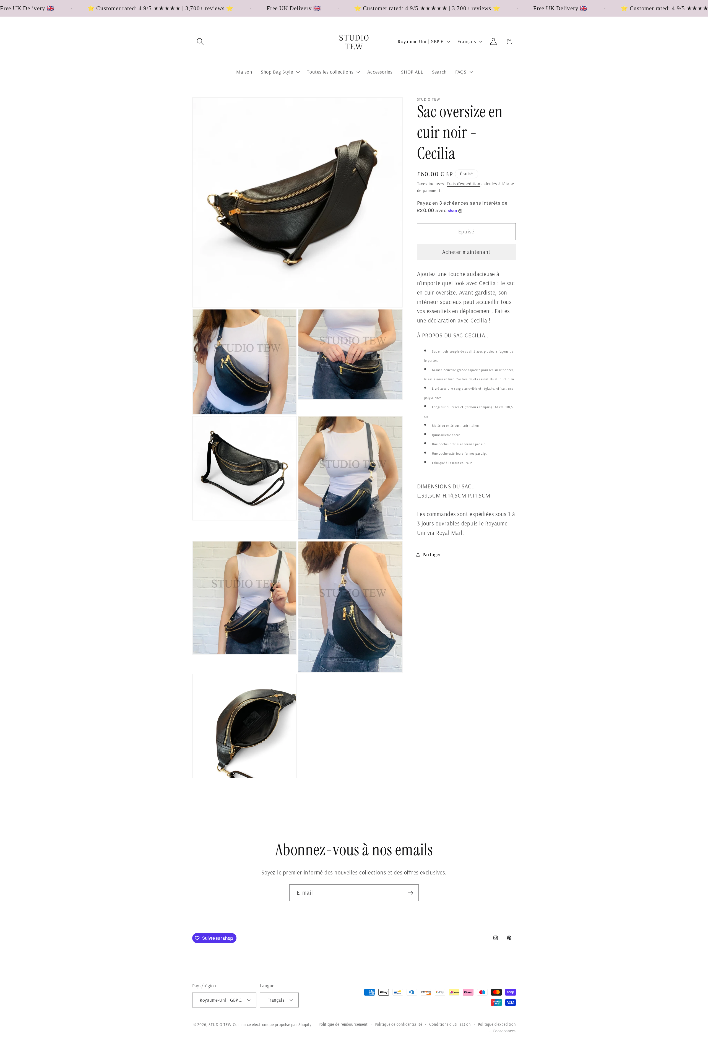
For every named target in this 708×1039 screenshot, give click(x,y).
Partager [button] (432, 554)
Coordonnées (504, 1030)
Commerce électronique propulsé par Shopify (272, 1024)
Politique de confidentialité (398, 1024)
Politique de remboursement (343, 1024)
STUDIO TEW (220, 1024)
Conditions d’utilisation (450, 1024)
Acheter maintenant (466, 252)
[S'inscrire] (410, 892)
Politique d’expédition (497, 1024)
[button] (200, 41)
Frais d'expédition (463, 184)
